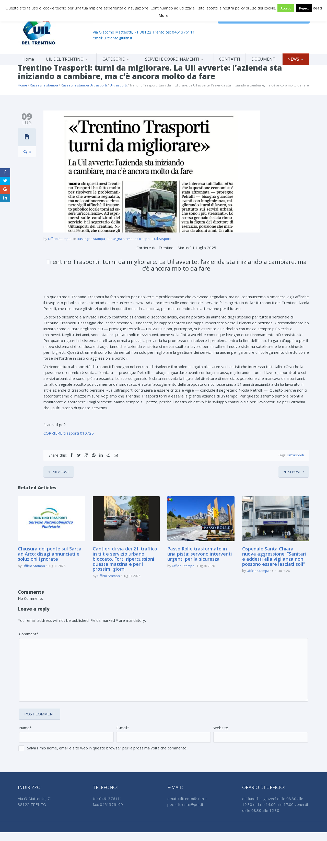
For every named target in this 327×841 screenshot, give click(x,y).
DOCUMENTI (264, 59)
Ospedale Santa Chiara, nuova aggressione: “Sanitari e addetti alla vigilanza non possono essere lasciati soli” (274, 556)
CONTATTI (229, 59)
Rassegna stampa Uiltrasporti (84, 85)
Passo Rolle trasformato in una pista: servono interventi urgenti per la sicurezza (199, 554)
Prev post (60, 471)
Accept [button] (286, 8)
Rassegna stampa (44, 85)
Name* (25, 727)
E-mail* (122, 727)
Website (220, 727)
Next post (292, 471)
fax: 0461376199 (108, 804)
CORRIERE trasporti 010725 (68, 433)
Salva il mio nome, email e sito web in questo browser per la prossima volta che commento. (107, 747)
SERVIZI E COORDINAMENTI (172, 59)
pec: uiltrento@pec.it (185, 804)
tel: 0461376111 (180, 32)
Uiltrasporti (118, 85)
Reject (304, 8)
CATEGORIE (113, 59)
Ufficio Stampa (59, 238)
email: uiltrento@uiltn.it (112, 37)
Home (28, 59)
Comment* (28, 633)
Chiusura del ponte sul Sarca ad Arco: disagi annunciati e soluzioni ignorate (49, 554)
